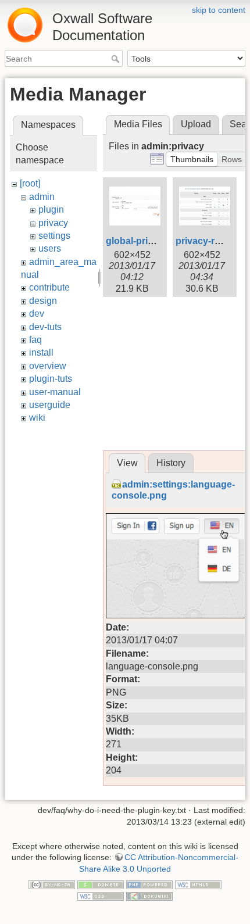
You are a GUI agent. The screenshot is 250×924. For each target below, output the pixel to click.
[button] (192, 159)
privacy (53, 223)
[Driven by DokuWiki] (149, 895)
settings (54, 236)
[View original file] (175, 565)
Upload (196, 124)
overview (47, 366)
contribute (49, 287)
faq (35, 340)
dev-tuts (45, 327)
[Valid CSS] (100, 895)
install (41, 352)
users (49, 248)
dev (36, 313)
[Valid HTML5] (198, 884)
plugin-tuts (50, 379)
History (170, 463)
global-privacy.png (147, 241)
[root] (30, 183)
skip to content (218, 10)
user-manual (55, 392)
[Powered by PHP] (149, 884)
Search (116, 59)
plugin (51, 209)
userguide (49, 405)
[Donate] (100, 884)
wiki (37, 417)
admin (42, 197)
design (43, 301)
